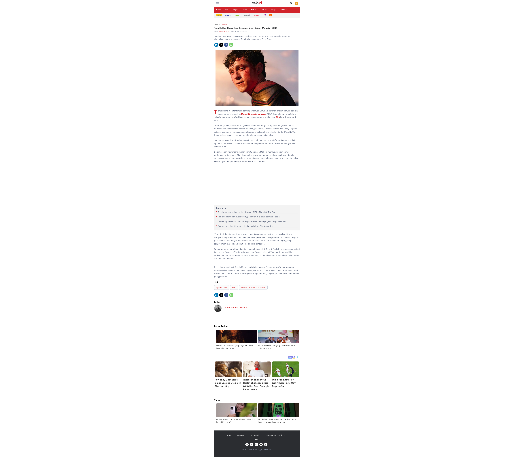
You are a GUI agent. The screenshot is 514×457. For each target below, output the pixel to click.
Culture (264, 10)
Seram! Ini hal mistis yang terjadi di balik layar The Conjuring (245, 226)
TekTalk (283, 10)
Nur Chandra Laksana (236, 307)
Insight (273, 10)
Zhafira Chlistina (224, 32)
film (278, 117)
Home (218, 10)
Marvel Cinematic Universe (253, 114)
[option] (237, 340)
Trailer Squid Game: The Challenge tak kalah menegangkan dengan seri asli (252, 221)
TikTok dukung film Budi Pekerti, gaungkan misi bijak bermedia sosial (249, 216)
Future (254, 10)
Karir (257, 439)
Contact (240, 435)
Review (244, 10)
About (230, 435)
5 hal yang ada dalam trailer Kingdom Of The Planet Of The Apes (247, 212)
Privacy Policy (254, 435)
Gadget (234, 10)
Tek (226, 10)
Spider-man (221, 287)
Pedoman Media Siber (275, 435)
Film (234, 287)
